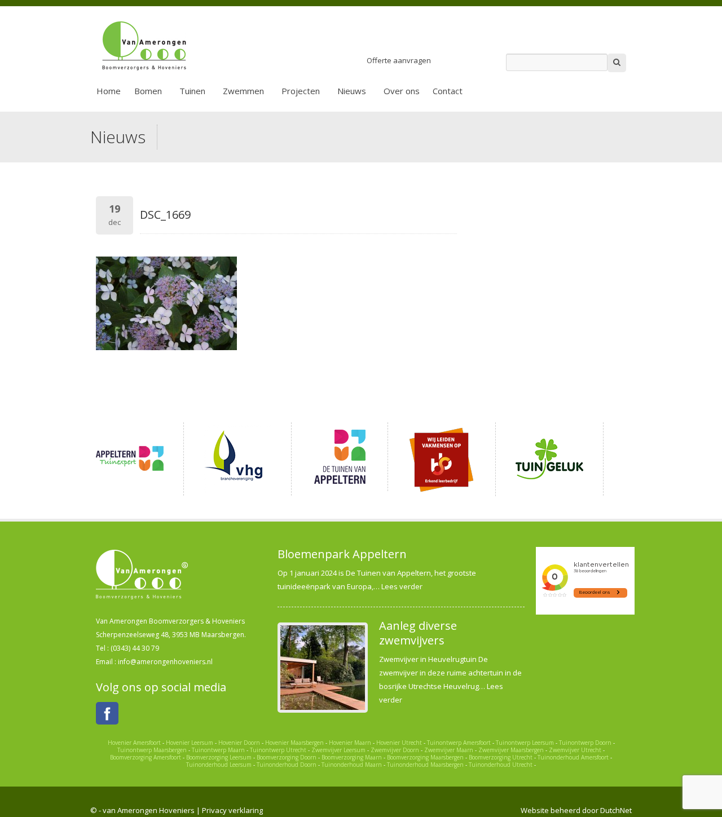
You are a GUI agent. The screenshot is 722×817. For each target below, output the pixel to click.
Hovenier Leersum (189, 743)
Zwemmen (243, 90)
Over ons (402, 90)
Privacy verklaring (232, 810)
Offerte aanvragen (399, 60)
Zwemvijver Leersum (338, 750)
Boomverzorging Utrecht (500, 757)
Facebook (107, 713)
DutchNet (616, 810)
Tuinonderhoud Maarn (352, 765)
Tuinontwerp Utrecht (278, 750)
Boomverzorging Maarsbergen (425, 757)
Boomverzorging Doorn (286, 757)
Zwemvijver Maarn (448, 750)
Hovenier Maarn (350, 743)
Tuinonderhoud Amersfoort (573, 757)
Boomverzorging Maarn (352, 757)
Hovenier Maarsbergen (294, 743)
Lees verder (401, 586)
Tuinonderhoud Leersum (219, 765)
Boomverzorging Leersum (219, 757)
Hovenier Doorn (239, 743)
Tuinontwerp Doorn (585, 743)
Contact (448, 90)
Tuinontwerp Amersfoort (459, 743)
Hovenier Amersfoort (134, 743)
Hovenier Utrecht (399, 743)
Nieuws (351, 90)
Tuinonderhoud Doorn (286, 765)
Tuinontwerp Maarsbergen (152, 750)
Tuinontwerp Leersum (525, 743)
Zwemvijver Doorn (395, 750)
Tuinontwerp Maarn (218, 750)
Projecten (300, 90)
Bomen (148, 90)
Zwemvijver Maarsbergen (511, 750)
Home (108, 90)
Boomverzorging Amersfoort (145, 757)
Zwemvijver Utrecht (575, 750)
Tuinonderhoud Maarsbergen (425, 765)
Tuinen (192, 90)
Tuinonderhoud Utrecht (500, 765)
